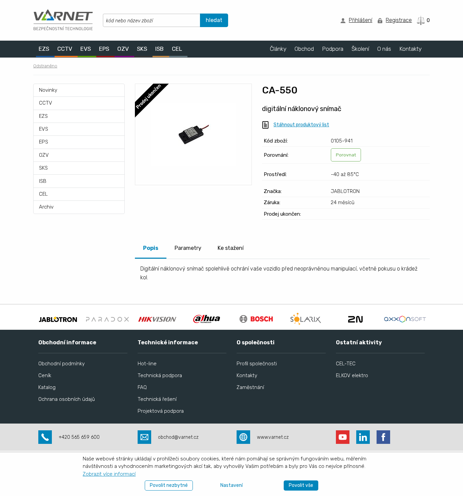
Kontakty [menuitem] (410, 48)
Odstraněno (45, 65)
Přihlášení (360, 20)
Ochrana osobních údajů (66, 399)
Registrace (399, 20)
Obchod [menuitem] (304, 48)
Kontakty (247, 375)
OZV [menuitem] (123, 48)
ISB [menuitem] (159, 48)
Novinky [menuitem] (48, 90)
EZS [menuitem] (44, 48)
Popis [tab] (150, 248)
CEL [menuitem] (177, 48)
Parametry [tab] (188, 248)
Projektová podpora (161, 411)
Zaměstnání (250, 387)
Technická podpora (160, 375)
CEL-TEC (346, 364)
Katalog (47, 387)
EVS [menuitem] (85, 48)
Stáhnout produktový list (301, 125)
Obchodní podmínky (61, 364)
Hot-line (147, 364)
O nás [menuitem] (384, 48)
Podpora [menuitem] (332, 48)
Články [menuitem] (278, 48)
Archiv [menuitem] (46, 207)
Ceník (44, 375)
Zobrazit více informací (109, 474)
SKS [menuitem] (142, 48)
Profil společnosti (257, 364)
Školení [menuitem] (360, 48)
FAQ (142, 387)
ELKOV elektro (352, 375)
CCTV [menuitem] (64, 48)
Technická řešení (157, 399)
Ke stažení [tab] (231, 248)
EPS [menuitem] (104, 48)
